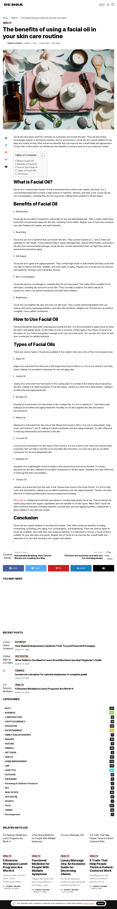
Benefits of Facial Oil (27, 164)
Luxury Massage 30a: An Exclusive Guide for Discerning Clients (73, 867)
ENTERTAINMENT (59, 730)
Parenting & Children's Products (59, 783)
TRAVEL (59, 810)
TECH (59, 805)
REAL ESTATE (59, 792)
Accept (101, 903)
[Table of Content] (42, 155)
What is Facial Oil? (25, 161)
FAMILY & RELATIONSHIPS (59, 735)
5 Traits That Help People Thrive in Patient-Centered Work (102, 865)
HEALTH (14, 18)
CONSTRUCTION (59, 717)
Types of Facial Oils (26, 170)
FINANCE (59, 748)
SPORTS (59, 801)
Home (5, 18)
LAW (59, 766)
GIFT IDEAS (59, 752)
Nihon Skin (19, 500)
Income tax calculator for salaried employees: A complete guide (51, 674)
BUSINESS (59, 712)
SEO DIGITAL (59, 796)
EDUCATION (59, 726)
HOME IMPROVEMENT (59, 761)
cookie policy (89, 903)
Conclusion (22, 174)
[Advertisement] (58, 607)
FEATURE (59, 743)
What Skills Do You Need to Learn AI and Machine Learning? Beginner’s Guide (58, 660)
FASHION (59, 739)
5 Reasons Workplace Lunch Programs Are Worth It (44, 688)
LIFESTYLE (59, 770)
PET (59, 788)
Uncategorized (59, 814)
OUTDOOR (59, 774)
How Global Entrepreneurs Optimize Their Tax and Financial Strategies (55, 645)
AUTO (59, 708)
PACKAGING (59, 779)
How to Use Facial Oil (27, 167)
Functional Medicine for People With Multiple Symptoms (41, 867)
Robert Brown (15, 43)
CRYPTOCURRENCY (59, 721)
